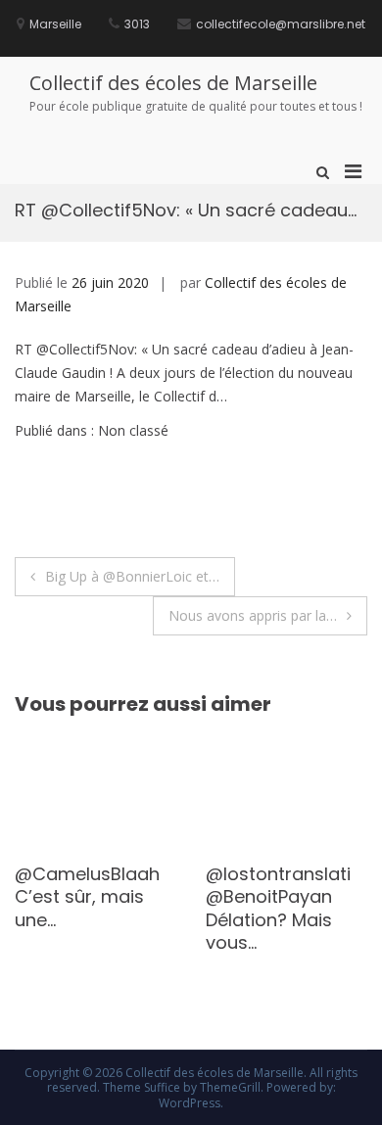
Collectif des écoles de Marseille (173, 83)
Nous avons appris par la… (252, 615)
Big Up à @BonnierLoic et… (132, 576)
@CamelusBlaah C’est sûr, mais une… (87, 897)
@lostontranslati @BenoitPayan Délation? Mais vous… (278, 908)
